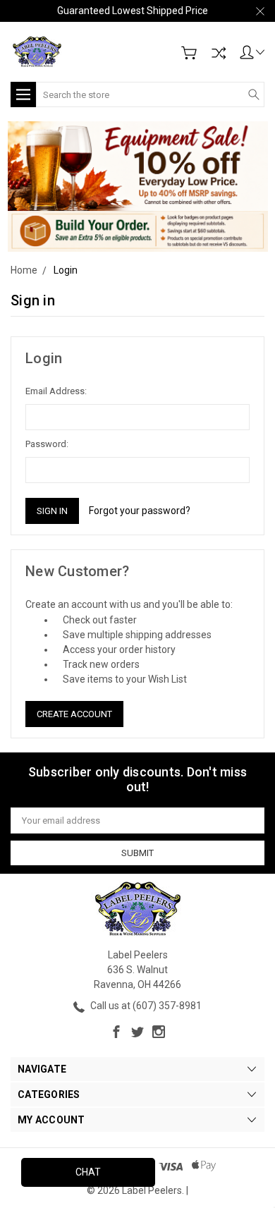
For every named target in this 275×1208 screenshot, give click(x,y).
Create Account (74, 714)
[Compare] (218, 53)
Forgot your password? (139, 510)
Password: (46, 444)
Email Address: (56, 391)
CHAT (88, 1172)
